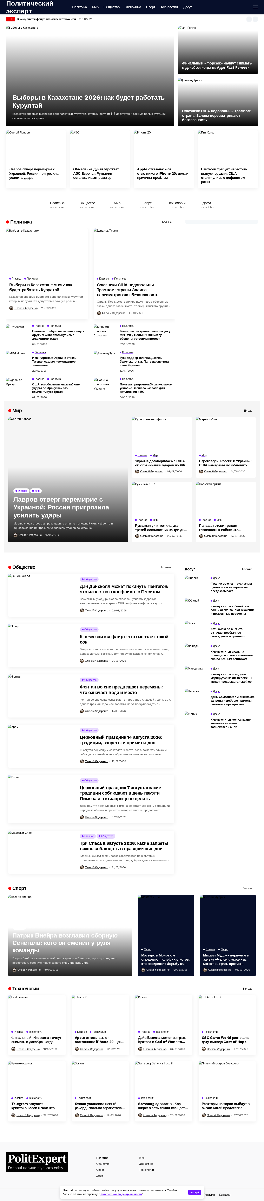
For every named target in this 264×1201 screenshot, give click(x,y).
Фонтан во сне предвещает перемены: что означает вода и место (121, 689)
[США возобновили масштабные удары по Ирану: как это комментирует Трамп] (17, 387)
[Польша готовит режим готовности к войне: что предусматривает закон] (226, 498)
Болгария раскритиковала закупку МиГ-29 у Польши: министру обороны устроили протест (145, 335)
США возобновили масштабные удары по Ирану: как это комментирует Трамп (55, 388)
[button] (249, 19)
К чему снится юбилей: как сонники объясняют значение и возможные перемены (232, 610)
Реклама (209, 1194)
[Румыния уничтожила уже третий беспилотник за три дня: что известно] (162, 498)
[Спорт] (147, 204)
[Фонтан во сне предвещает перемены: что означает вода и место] (41, 696)
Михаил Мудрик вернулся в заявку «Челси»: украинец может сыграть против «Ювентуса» (226, 959)
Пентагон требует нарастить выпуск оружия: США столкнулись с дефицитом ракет (224, 175)
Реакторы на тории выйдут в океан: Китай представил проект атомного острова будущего (226, 1106)
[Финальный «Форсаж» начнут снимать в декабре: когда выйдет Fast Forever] (218, 50)
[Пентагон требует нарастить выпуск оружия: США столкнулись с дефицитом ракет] (228, 147)
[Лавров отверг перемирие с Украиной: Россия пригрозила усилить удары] (36, 147)
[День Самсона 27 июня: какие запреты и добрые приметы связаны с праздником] (196, 698)
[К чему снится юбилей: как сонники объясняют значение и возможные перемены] (196, 607)
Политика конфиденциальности (121, 1194)
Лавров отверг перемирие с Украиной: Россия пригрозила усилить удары (33, 173)
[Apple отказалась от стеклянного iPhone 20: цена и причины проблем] (164, 147)
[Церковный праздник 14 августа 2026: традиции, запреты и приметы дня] (41, 746)
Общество (103, 1163)
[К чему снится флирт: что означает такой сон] (41, 645)
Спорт (100, 1169)
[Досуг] (207, 204)
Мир (142, 1157)
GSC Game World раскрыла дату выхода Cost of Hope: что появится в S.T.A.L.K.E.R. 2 (227, 1040)
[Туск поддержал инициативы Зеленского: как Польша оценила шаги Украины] (105, 360)
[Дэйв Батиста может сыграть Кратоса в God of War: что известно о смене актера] (163, 1011)
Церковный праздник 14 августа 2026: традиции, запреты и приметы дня (121, 740)
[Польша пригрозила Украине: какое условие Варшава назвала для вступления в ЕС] (105, 387)
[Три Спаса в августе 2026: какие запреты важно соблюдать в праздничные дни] (41, 852)
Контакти (225, 1194)
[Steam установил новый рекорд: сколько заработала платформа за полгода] (100, 1077)
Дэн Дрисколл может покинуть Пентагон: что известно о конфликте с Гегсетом (124, 589)
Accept (194, 1192)
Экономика (146, 1163)
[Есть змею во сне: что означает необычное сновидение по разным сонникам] (196, 630)
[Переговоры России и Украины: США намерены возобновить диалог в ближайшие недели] (226, 434)
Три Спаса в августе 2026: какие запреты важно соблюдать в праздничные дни (124, 846)
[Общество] (87, 204)
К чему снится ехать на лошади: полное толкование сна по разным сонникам (232, 655)
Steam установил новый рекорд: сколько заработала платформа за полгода (98, 1106)
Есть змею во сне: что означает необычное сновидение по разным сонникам (228, 632)
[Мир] (117, 204)
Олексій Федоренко (25, 308)
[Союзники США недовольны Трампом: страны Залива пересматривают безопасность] (218, 102)
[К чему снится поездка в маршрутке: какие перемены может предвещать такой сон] (196, 675)
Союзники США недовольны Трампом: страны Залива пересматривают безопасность (216, 115)
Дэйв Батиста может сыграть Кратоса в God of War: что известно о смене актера (162, 1040)
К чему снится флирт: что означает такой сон (46, 19)
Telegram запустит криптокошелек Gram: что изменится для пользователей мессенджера (36, 1106)
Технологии (146, 1169)
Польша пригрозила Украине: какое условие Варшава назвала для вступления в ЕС (146, 388)
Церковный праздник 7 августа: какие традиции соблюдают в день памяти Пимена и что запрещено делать (120, 793)
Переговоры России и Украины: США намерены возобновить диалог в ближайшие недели (225, 463)
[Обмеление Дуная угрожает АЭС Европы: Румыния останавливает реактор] (100, 147)
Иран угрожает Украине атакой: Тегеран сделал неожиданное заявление (54, 361)
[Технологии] (177, 204)
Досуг (99, 1175)
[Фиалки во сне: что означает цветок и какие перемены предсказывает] (196, 585)
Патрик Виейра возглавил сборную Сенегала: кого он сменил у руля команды (65, 943)
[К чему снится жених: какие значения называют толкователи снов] (196, 721)
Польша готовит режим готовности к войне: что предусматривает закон (218, 527)
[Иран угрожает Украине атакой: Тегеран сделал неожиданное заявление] (17, 360)
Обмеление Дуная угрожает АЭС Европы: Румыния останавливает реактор (96, 173)
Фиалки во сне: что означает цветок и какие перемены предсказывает (231, 587)
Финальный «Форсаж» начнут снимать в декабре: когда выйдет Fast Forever (217, 65)
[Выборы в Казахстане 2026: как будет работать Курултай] (90, 76)
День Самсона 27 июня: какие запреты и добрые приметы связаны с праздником (233, 700)
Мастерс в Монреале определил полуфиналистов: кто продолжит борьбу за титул (165, 959)
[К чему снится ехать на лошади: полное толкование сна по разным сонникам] (196, 653)
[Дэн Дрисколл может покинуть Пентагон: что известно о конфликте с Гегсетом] (41, 595)
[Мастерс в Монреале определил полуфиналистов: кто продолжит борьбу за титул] (166, 920)
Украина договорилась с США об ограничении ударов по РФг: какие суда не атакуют (161, 463)
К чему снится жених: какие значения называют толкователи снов (230, 723)
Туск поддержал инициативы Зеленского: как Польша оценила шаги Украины (144, 361)
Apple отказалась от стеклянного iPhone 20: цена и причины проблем (162, 173)
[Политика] (57, 204)
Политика (102, 1157)
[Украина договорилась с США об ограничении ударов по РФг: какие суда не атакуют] (162, 434)
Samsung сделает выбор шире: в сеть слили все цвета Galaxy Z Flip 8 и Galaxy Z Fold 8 (162, 1106)
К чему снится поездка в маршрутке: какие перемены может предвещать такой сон (232, 678)
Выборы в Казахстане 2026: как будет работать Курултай (88, 101)
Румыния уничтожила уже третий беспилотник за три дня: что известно (161, 527)
